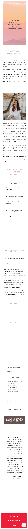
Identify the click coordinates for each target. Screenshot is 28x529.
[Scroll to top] (24, 525)
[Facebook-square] (10, 516)
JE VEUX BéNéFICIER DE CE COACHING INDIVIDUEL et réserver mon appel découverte (14, 420)
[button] (5, 471)
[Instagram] (14, 516)
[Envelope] (17, 516)
